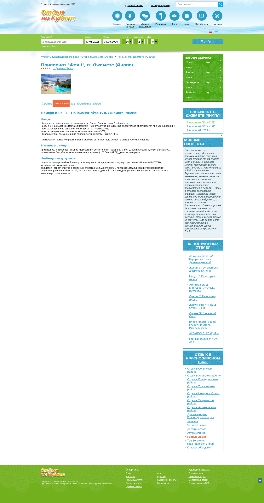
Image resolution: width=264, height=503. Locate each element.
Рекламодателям (134, 480)
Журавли (204, 269)
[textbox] (62, 41)
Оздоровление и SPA (199, 483)
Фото (174, 24)
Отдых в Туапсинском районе (201, 388)
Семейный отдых (197, 476)
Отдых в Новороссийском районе (203, 395)
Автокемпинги (196, 432)
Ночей (125, 37)
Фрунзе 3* (203, 315)
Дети (149, 37)
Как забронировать (166, 480)
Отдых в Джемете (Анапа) (97, 56)
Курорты (117, 24)
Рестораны (160, 24)
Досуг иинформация (145, 25)
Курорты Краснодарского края (60, 56)
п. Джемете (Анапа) (63, 68)
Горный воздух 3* (203, 340)
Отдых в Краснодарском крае (203, 358)
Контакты (130, 476)
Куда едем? (46, 37)
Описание (47, 103)
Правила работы (134, 486)
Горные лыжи (196, 436)
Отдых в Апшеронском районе (201, 409)
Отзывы (97, 103)
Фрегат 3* (202, 298)
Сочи (53, 46)
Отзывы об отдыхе (199, 447)
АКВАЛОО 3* (204, 333)
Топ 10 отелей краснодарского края (200, 442)
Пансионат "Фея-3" (199, 129)
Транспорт (217, 24)
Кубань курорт (94, 483)
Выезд (106, 37)
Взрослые (138, 37)
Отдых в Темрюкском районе (200, 402)
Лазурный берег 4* (201, 259)
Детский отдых (196, 428)
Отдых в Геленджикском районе (202, 381)
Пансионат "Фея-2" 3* (201, 125)
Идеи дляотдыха (130, 25)
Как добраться (84, 103)
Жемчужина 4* (202, 306)
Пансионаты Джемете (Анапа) (203, 113)
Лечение (192, 421)
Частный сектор (197, 425)
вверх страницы (260, 480)
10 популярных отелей (203, 245)
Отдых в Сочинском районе (199, 370)
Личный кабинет (135, 5)
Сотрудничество (134, 483)
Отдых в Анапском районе (204, 375)
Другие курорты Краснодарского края (200, 416)
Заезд (87, 37)
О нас (129, 473)
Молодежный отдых (198, 480)
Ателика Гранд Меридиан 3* (202, 287)
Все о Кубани (201, 24)
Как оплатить (163, 483)
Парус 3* (202, 278)
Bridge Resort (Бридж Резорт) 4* (202, 324)
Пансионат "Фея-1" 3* (201, 122)
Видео (187, 24)
